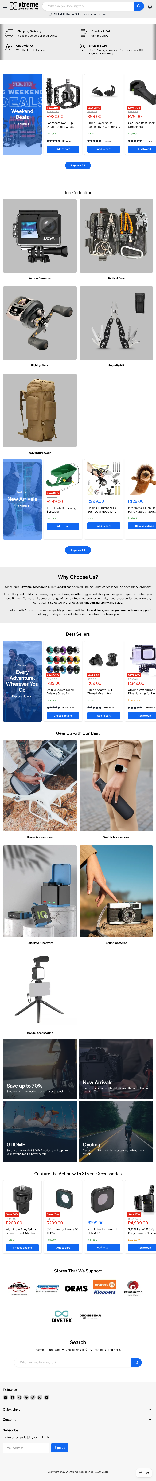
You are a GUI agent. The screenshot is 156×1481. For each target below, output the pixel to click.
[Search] (139, 6)
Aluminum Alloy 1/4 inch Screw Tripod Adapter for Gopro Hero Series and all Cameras (22, 1235)
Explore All (78, 165)
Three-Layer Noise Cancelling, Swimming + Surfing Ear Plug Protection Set (103, 128)
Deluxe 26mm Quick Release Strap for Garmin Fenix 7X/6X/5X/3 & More (60, 695)
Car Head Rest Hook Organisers (141, 125)
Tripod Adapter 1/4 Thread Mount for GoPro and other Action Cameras (103, 695)
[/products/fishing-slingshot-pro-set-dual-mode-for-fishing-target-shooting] (104, 478)
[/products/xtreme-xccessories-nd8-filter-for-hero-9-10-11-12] (104, 1199)
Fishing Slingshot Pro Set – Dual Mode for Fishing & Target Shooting (101, 513)
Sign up (59, 1448)
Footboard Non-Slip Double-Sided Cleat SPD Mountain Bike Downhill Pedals (60, 128)
